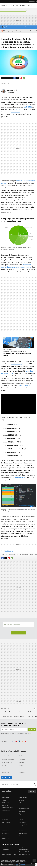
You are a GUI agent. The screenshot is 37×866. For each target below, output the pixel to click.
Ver (19, 633)
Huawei (4, 766)
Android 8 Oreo (20, 477)
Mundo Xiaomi (6, 810)
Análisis (21, 756)
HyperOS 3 (14, 31)
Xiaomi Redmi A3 (32, 716)
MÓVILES (11, 5)
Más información (20, 864)
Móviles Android (6, 756)
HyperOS (22, 31)
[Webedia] (33, 1)
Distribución (24, 554)
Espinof (21, 814)
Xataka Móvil (5, 803)
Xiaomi (4, 769)
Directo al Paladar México (9, 854)
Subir (30, 791)
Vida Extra (21, 803)
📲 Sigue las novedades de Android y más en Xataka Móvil (16, 27)
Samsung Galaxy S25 (19, 716)
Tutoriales (22, 759)
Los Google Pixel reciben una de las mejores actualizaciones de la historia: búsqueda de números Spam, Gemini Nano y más (19, 711)
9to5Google (9, 551)
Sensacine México (24, 849)
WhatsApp (6, 31)
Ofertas (21, 769)
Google (21, 766)
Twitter (17, 78)
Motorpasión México (24, 854)
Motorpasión (22, 822)
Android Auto (5, 772)
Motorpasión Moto (24, 825)
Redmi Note (30, 31)
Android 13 (28, 107)
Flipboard (21, 78)
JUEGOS (29, 5)
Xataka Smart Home (7, 807)
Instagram (19, 741)
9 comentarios (8, 78)
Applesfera (5, 805)
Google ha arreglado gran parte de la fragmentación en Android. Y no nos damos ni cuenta (17, 353)
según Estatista (24, 385)
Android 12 (18, 109)
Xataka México (6, 847)
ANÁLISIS (4, 5)
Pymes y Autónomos (24, 836)
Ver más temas (6, 777)
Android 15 (22, 772)
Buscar (34, 784)
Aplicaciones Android (8, 759)
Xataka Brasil (5, 849)
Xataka (4, 800)
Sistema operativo (13, 554)
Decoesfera (5, 836)
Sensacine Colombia (24, 852)
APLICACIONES (20, 5)
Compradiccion (6, 838)
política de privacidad (25, 733)
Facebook (14, 78)
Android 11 (15, 112)
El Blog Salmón (23, 833)
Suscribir (32, 729)
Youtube (15, 741)
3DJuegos (21, 800)
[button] (11, 90)
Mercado (21, 762)
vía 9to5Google (16, 364)
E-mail (24, 78)
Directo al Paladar (7, 822)
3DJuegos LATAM (23, 847)
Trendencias (5, 833)
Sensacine (22, 811)
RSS (22, 741)
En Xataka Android (8, 349)
